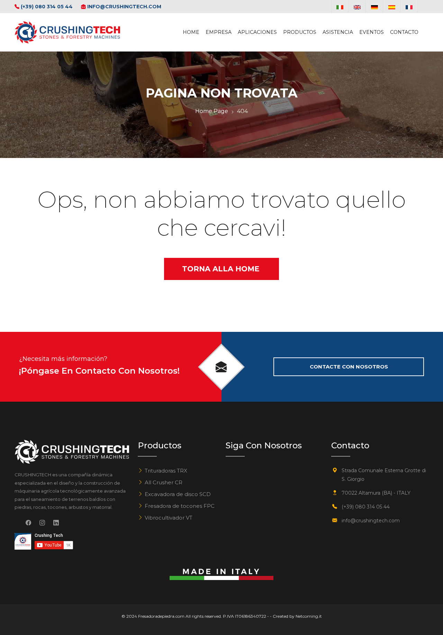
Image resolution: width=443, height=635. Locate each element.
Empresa (219, 32)
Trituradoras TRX (166, 470)
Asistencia (338, 32)
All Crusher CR (163, 482)
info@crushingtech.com (124, 6)
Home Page (211, 111)
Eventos (371, 32)
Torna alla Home (220, 268)
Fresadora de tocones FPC (180, 506)
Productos (299, 32)
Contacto (404, 32)
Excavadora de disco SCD (178, 494)
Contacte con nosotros (349, 366)
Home (191, 32)
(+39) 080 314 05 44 (47, 6)
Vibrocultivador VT (168, 517)
